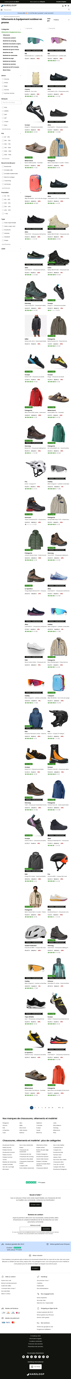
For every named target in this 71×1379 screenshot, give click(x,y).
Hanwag (55, 1128)
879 (59, 1107)
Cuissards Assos (58, 1147)
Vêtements (6, 35)
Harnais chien (57, 1154)
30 (52, 1107)
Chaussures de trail (25, 1154)
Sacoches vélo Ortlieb (59, 1159)
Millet (21, 1125)
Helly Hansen (23, 1130)
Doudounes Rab (58, 1152)
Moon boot (22, 1128)
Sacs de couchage (8, 1167)
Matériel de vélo (8, 52)
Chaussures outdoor (9, 38)
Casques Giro (57, 1150)
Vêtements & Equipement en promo (11, 32)
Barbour (21, 1132)
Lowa (4, 1132)
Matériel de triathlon (9, 61)
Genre (3, 75)
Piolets (21, 1147)
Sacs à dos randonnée (26, 1145)
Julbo (54, 1123)
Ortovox (5, 1125)
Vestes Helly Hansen (42, 1159)
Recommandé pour (8, 163)
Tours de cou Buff (58, 1164)
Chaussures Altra (58, 1162)
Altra (20, 1123)
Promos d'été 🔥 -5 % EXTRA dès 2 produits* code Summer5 (35, 13)
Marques (4, 99)
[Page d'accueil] (2, 16)
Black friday (6, 70)
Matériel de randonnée (10, 55)
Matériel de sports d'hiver (11, 49)
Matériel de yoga (8, 58)
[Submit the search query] (69, 10)
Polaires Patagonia (41, 1154)
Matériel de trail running (10, 46)
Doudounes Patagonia (60, 1169)
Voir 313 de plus (6, 244)
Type (3, 219)
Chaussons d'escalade (26, 1159)
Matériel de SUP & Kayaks (11, 67)
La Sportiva (6, 1130)
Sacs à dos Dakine (58, 1145)
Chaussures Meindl (42, 1168)
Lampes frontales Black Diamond (43, 1164)
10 (45, 1107)
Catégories (5, 29)
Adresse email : (35, 1225)
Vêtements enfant (41, 1145)
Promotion (5, 192)
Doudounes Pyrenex (42, 1156)
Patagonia (6, 1123)
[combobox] (12, 102)
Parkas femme (7, 1147)
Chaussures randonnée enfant (26, 1162)
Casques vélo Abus (59, 1167)
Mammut (39, 1132)
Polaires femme (7, 1150)
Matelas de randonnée (9, 1162)
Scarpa (38, 1128)
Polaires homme (7, 1157)
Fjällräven (39, 1123)
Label (3, 248)
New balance (57, 1125)
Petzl (54, 1132)
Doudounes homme (9, 1152)
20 (49, 1107)
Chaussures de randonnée (23, 1150)
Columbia (39, 1125)
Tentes (5, 1159)
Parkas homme (7, 1154)
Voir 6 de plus (5, 158)
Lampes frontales (8, 1164)
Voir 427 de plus (6, 129)
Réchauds (6, 1169)
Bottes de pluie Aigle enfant (42, 1150)
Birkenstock (56, 1130)
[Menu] (1, 10)
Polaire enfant (40, 1147)
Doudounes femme (8, 1145)
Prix (2, 133)
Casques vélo (23, 1165)
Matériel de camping (9, 41)
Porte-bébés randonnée (26, 1168)
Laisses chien (57, 1157)
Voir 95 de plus (6, 188)
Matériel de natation (9, 64)
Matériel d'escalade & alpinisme (12, 43)
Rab (4, 1128)
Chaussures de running (26, 1156)
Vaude (38, 1130)
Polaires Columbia (41, 1161)
